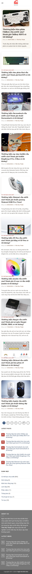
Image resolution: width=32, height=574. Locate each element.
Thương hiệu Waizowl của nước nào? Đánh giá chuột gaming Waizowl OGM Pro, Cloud (14, 199)
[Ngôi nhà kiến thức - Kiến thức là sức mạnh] (16, 3)
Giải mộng (4, 480)
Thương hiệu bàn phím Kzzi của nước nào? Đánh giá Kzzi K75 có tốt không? (15, 74)
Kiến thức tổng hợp (7, 483)
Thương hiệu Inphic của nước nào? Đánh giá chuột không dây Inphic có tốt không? (14, 403)
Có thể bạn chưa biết (9, 26)
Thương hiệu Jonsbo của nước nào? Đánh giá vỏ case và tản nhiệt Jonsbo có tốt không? (15, 281)
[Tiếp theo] (28, 422)
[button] (2, 3)
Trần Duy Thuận (21, 39)
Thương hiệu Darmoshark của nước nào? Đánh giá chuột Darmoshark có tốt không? (14, 115)
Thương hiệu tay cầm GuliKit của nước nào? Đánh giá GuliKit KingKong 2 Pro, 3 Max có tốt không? (18, 456)
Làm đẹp (4, 487)
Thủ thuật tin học (6, 497)
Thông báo (4, 493)
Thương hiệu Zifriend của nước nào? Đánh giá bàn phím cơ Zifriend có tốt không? (14, 362)
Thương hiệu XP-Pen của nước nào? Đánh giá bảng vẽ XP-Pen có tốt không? (14, 240)
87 (24, 423)
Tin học (3, 500)
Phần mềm (4, 490)
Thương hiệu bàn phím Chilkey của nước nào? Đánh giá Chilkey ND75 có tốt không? (14, 33)
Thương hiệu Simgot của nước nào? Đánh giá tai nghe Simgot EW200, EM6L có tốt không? (14, 322)
